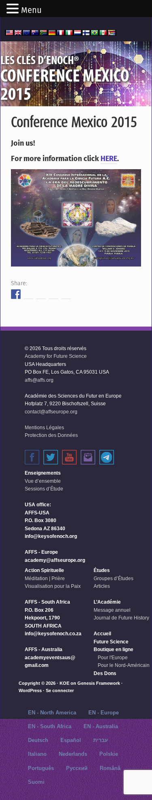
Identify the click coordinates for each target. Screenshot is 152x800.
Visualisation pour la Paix (53, 586)
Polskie (108, 754)
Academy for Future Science (56, 356)
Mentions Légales (44, 427)
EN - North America (52, 713)
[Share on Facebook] (16, 294)
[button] (13, 9)
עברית (100, 740)
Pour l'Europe (113, 657)
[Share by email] (66, 294)
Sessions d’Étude (44, 489)
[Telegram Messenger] (106, 457)
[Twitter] (50, 457)
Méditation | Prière (45, 578)
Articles (102, 586)
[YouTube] (69, 457)
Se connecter (60, 690)
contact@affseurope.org (51, 412)
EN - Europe (103, 713)
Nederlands (73, 754)
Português (41, 768)
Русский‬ (77, 768)
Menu (31, 10)
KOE (64, 683)
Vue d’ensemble (43, 481)
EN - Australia (100, 726)
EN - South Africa (49, 726)
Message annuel (112, 610)
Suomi (36, 782)
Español (70, 740)
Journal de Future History (121, 618)
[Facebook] (32, 457)
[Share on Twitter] (28, 294)
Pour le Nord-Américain (124, 665)
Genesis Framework (98, 683)
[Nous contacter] (88, 457)
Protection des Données (51, 435)
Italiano (37, 754)
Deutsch (38, 740)
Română (110, 768)
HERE (109, 158)
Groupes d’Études (113, 578)
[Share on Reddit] (41, 294)
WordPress (30, 690)
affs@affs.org (39, 380)
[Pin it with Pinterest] (53, 294)
